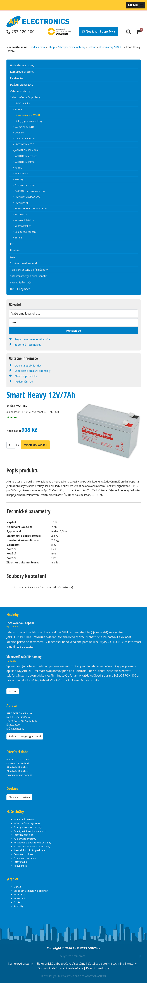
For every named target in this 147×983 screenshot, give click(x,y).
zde (102, 680)
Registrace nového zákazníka (32, 339)
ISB (12, 244)
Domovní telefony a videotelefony (61, 968)
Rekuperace (20, 865)
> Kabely (17, 167)
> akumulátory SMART (28, 115)
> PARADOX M (20, 202)
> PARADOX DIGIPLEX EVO (27, 196)
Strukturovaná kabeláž (23, 263)
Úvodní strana (37, 47)
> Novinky (18, 179)
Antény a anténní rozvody (28, 827)
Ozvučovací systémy (25, 858)
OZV (12, 256)
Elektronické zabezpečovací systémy (61, 964)
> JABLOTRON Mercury (25, 156)
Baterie (92, 47)
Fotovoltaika (20, 861)
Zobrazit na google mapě (25, 736)
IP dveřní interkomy (22, 65)
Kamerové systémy (22, 71)
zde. (36, 646)
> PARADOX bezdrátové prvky (29, 191)
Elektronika (16, 78)
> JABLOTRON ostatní (24, 161)
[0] (138, 31)
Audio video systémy (25, 838)
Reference (19, 894)
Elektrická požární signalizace (30, 850)
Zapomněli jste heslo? (28, 344)
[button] (135, 5)
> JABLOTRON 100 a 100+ (26, 150)
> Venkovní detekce (23, 220)
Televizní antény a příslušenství (29, 269)
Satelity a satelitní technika (106, 964)
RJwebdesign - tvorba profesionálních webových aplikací (73, 976)
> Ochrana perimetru (24, 185)
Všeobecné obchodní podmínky (31, 890)
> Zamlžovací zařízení (24, 231)
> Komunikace (20, 173)
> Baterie (18, 109)
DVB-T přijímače (20, 289)
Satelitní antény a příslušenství (28, 276)
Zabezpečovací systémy (71, 47)
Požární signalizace (21, 84)
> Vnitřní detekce (22, 225)
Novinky (15, 250)
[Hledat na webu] (128, 31)
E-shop (17, 886)
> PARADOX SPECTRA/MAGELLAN (30, 208)
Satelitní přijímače (21, 282)
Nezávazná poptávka (100, 31)
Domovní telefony (23, 854)
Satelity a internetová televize (30, 831)
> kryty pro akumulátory (29, 121)
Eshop (51, 47)
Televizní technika (23, 834)
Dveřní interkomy (98, 968)
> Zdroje (17, 237)
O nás (17, 902)
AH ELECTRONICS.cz (86, 948)
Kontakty (18, 906)
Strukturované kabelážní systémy (32, 846)
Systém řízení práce (73, 956)
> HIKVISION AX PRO (23, 144)
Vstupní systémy (20, 91)
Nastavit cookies (19, 797)
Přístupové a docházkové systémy (32, 842)
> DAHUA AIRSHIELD (23, 126)
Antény (132, 964)
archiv (12, 691)
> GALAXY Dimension (24, 138)
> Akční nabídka (21, 103)
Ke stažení (19, 898)
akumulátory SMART (111, 47)
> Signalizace (20, 214)
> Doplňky (18, 132)
